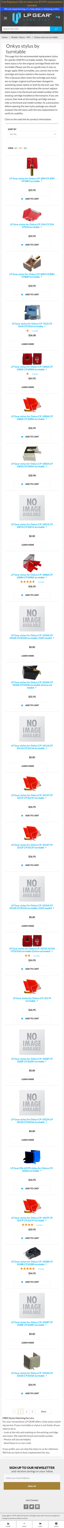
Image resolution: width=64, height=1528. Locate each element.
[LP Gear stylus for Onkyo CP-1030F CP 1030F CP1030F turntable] (32, 1305)
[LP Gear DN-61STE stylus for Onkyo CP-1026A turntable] (32, 1157)
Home (5, 37)
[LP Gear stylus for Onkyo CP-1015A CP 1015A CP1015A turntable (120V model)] (32, 889)
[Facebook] (26, 1506)
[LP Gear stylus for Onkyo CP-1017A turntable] (32, 987)
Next (43, 1411)
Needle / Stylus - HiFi (21, 37)
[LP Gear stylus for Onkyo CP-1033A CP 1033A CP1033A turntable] (32, 1361)
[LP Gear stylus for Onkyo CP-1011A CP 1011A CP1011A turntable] (32, 729)
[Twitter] (31, 1506)
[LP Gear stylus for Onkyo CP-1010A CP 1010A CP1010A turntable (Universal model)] (32, 672)
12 (15, 148)
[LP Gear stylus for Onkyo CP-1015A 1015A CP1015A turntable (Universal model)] (32, 941)
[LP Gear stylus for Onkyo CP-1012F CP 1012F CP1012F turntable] (32, 833)
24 (20, 148)
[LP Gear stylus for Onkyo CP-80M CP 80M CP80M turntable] (32, 262)
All (25, 148)
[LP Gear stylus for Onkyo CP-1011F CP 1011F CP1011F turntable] (32, 784)
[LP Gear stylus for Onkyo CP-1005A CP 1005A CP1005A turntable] (32, 453)
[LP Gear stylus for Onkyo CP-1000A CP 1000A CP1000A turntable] (32, 359)
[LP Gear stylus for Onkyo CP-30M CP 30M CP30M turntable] (32, 167)
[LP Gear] (32, 17)
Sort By (12, 129)
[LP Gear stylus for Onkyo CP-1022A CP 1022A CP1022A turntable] (32, 1103)
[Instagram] (37, 1506)
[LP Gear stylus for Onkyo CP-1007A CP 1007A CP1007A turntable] (32, 508)
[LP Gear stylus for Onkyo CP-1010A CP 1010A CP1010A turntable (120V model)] (32, 619)
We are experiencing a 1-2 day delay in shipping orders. (32, 8)
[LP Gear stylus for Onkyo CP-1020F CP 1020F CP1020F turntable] (32, 1042)
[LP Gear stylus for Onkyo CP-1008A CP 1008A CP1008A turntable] (32, 563)
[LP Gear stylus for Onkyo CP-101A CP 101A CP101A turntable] (32, 312)
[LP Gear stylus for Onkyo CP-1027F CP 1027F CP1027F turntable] (32, 1206)
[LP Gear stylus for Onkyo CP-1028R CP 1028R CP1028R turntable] (32, 1253)
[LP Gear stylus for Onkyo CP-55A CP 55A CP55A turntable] (32, 215)
